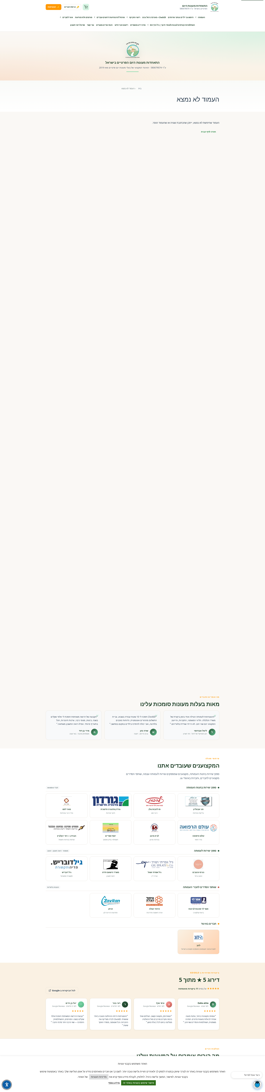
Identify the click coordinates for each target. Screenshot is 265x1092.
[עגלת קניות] (86, 7)
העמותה (201, 17)
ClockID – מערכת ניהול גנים (154, 17)
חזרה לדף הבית (208, 131)
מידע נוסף (114, 1083)
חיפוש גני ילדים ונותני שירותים (180, 17)
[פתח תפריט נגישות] (6, 1084)
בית (139, 88)
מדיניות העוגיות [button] (99, 1077)
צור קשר (90, 25)
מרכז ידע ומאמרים (138, 25)
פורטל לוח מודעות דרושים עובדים (111, 17)
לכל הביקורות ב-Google (60, 989)
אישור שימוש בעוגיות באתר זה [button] (138, 1083)
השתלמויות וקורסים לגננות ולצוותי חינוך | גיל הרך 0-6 (172, 25)
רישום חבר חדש (121, 25)
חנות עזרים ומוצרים (104, 25)
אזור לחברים (67, 17)
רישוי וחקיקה (134, 17)
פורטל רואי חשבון (77, 25)
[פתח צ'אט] (257, 1084)
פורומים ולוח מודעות (83, 17)
